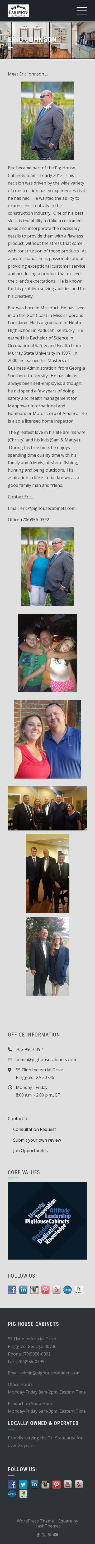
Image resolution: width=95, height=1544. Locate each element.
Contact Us (19, 1118)
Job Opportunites (30, 1150)
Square (65, 1521)
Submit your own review (37, 1140)
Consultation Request (34, 1129)
